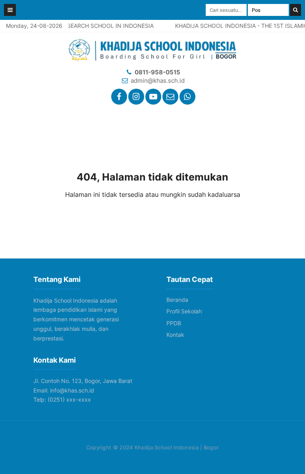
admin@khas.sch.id (158, 80)
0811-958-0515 (157, 72)
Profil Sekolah (184, 311)
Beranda (177, 299)
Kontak (175, 334)
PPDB (173, 323)
